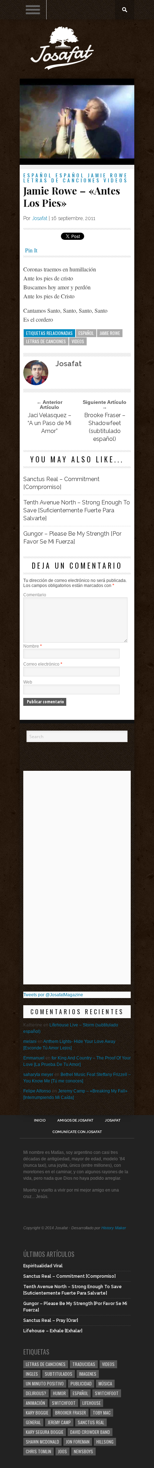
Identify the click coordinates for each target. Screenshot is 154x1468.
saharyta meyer (38, 1074)
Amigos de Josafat (75, 1120)
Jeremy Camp (59, 1422)
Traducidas (83, 1364)
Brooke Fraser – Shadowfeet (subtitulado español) (104, 427)
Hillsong (105, 1442)
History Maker (113, 1228)
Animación (35, 1403)
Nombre (32, 646)
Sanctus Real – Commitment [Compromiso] (61, 483)
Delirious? (36, 1393)
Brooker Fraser (70, 1412)
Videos (116, 180)
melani (30, 1041)
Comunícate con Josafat (77, 1132)
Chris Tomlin (38, 1451)
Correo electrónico (42, 664)
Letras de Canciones (62, 180)
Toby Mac (102, 1412)
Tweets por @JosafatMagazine (53, 994)
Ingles (32, 1374)
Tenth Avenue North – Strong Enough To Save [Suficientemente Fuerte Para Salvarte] (76, 510)
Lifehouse (91, 1403)
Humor (59, 1393)
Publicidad (81, 1383)
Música (105, 1383)
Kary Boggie (37, 1412)
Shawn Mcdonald (42, 1442)
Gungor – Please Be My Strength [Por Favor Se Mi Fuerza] (72, 537)
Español (38, 175)
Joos (62, 1451)
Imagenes (87, 1374)
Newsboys (83, 1451)
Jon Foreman (78, 1442)
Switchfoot (107, 1393)
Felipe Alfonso (37, 1091)
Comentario (34, 594)
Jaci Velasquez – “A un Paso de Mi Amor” (49, 423)
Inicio (39, 1120)
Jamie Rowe (108, 175)
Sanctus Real (91, 1422)
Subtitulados (58, 1374)
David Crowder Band (90, 1432)
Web (27, 682)
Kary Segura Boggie (44, 1432)
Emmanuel (33, 1058)
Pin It (31, 250)
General (33, 1422)
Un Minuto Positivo (45, 1383)
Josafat (39, 218)
